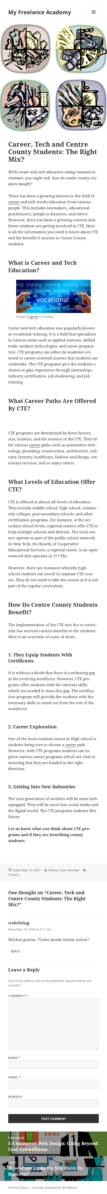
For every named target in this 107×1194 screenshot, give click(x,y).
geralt (33, 316)
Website (15, 1097)
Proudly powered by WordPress (54, 1188)
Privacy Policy (18, 1188)
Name (14, 1058)
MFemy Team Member (64, 870)
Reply (15, 951)
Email (14, 1077)
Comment (18, 996)
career (13, 201)
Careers (13, 875)
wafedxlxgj (18, 922)
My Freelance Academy (39, 12)
